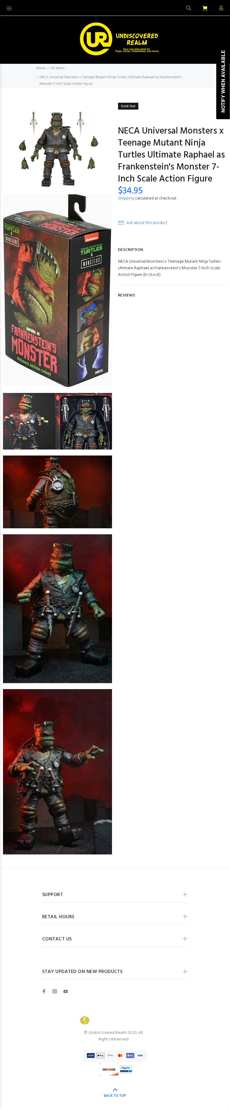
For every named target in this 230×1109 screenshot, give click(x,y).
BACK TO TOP (115, 1096)
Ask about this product (146, 223)
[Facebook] (44, 991)
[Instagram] (55, 991)
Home (41, 68)
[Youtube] (65, 991)
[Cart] (205, 8)
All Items (57, 68)
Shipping (126, 198)
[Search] (188, 8)
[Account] (220, 8)
